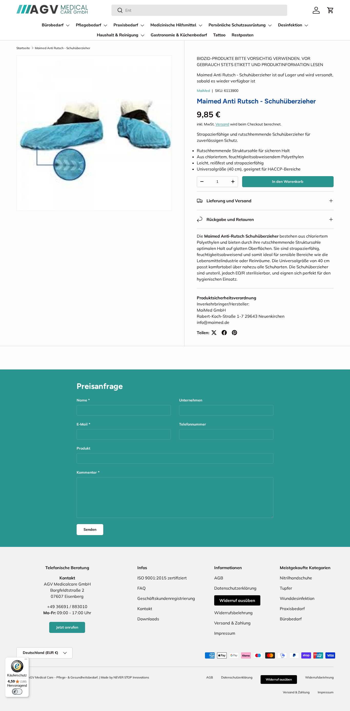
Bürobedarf (53, 25)
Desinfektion (290, 25)
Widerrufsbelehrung (233, 612)
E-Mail (82, 424)
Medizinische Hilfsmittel (173, 25)
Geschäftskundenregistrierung (166, 598)
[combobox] (199, 10)
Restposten (242, 35)
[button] (330, 10)
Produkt (83, 448)
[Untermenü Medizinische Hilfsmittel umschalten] (200, 25)
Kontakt (144, 608)
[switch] (17, 691)
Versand (222, 124)
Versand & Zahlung (232, 622)
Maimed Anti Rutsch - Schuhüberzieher (62, 48)
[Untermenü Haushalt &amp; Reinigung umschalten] (142, 35)
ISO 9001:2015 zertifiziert (162, 577)
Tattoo (219, 35)
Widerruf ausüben (237, 600)
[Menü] (26, 660)
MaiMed (203, 90)
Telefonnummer (192, 424)
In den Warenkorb (287, 181)
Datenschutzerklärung (235, 588)
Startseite (23, 48)
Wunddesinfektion (297, 598)
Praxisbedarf (126, 25)
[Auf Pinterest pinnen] (234, 332)
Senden (90, 529)
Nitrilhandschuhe (296, 577)
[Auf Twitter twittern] (214, 332)
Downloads (148, 618)
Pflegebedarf (88, 25)
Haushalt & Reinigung (117, 35)
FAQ (141, 588)
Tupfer (286, 588)
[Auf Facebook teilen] (224, 332)
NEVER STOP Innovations (131, 677)
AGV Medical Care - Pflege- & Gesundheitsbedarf (63, 677)
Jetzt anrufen (67, 627)
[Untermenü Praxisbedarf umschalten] (142, 25)
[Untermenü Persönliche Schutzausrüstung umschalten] (270, 25)
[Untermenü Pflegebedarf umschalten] (105, 25)
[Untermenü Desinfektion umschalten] (306, 25)
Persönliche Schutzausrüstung (237, 25)
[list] (94, 133)
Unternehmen (190, 400)
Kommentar (87, 472)
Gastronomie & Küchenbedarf (179, 35)
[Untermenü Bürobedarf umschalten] (68, 25)
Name (82, 400)
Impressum (224, 633)
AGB (218, 577)
